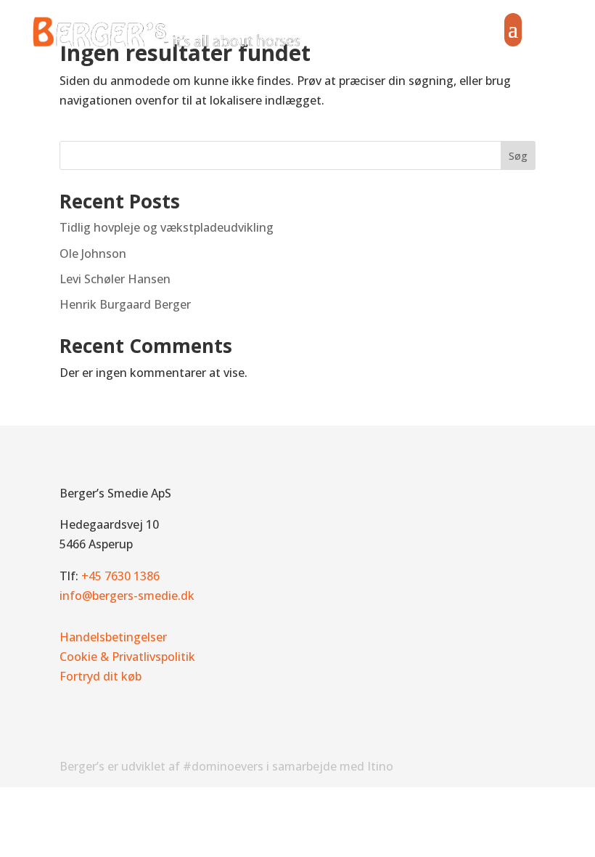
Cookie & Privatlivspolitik (127, 657)
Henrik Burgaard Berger (125, 304)
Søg (518, 156)
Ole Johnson (93, 253)
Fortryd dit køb (100, 676)
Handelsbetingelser (113, 637)
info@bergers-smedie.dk (127, 596)
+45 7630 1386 (120, 576)
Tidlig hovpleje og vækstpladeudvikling (167, 227)
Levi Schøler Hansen (115, 279)
